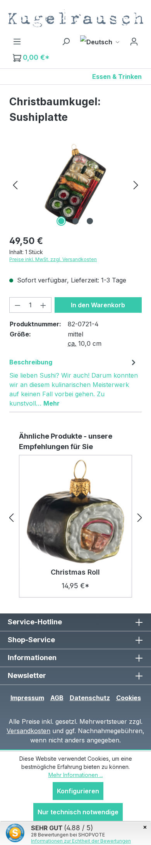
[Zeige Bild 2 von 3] (75, 221)
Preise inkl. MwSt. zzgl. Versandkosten (53, 259)
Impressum (27, 698)
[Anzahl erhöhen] (43, 305)
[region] (75, 184)
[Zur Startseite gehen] (75, 18)
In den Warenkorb (98, 305)
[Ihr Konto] (134, 41)
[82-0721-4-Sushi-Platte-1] (75, 184)
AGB (56, 698)
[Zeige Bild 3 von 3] (90, 221)
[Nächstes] (136, 184)
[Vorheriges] (15, 184)
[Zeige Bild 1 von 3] (61, 221)
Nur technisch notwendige (78, 812)
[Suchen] (66, 41)
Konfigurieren (78, 791)
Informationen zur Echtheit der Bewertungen (81, 841)
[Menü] (17, 41)
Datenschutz (90, 698)
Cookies (128, 698)
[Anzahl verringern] (17, 305)
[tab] (73, 382)
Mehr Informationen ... (75, 775)
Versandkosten (28, 731)
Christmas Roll (75, 572)
